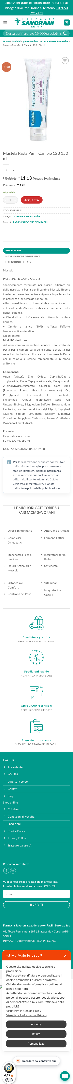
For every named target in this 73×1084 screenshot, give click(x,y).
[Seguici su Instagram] (13, 871)
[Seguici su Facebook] (6, 871)
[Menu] (5, 22)
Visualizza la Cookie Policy (23, 1010)
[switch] (9, 1080)
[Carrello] (67, 22)
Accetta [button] (36, 1024)
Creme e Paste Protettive (54, 41)
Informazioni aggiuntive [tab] (22, 256)
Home (6, 41)
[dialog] (36, 1000)
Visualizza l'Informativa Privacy (26, 1015)
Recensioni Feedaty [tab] (18, 262)
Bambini (16, 41)
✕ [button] (65, 956)
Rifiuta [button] (36, 1034)
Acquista (31, 200)
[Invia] (65, 33)
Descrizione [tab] (13, 250)
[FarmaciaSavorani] (34, 22)
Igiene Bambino (31, 41)
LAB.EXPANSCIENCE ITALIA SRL (30, 222)
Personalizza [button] (36, 1043)
